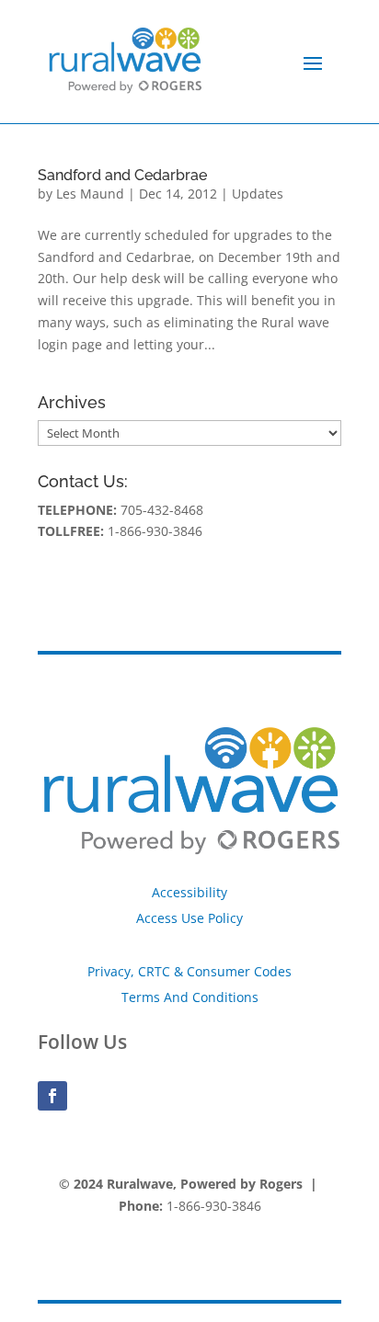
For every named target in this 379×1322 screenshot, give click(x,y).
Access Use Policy (189, 918)
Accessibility (189, 892)
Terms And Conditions (189, 997)
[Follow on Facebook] (52, 1096)
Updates (257, 193)
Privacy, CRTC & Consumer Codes (189, 971)
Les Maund (90, 193)
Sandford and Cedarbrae (122, 175)
